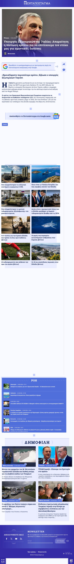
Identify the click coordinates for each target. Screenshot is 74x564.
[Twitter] (11, 539)
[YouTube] (16, 539)
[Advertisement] (31, 147)
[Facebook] (7, 539)
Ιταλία (5, 124)
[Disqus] (31, 298)
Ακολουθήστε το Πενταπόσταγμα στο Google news (29, 116)
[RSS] (21, 539)
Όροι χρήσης (32, 552)
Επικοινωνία (42, 552)
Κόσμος (6, 38)
